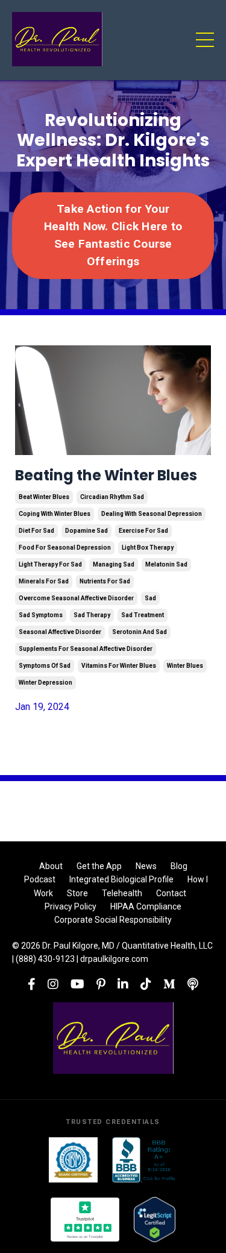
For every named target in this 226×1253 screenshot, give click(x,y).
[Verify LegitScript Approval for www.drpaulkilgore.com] (154, 1219)
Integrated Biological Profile (121, 879)
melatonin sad (166, 564)
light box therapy (148, 547)
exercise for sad (143, 530)
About (51, 866)
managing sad (113, 564)
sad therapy (92, 615)
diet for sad (36, 530)
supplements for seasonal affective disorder (85, 648)
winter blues (185, 665)
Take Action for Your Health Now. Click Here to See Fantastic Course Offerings (113, 235)
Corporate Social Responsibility (113, 920)
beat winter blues (44, 497)
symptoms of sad (45, 665)
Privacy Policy (70, 906)
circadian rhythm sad (112, 497)
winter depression (45, 682)
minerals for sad (44, 581)
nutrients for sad (105, 581)
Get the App (99, 866)
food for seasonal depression (65, 547)
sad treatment (142, 615)
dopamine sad (86, 530)
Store (77, 893)
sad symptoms (41, 615)
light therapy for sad (50, 564)
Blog (179, 866)
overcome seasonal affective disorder (76, 598)
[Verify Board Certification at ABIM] (73, 1159)
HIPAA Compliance (145, 906)
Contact (171, 893)
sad (150, 598)
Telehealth (122, 893)
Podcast (39, 879)
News (146, 866)
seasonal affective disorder (60, 632)
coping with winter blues (54, 513)
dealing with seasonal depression (151, 513)
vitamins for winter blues (118, 665)
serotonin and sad (139, 632)
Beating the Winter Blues (106, 476)
